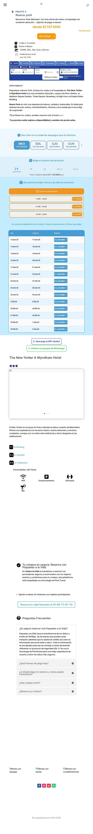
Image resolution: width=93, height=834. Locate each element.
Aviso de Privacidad (16, 802)
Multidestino (35, 67)
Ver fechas (45, 36)
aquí (27, 799)
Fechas (37, 70)
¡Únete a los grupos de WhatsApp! (48, 348)
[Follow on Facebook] (39, 786)
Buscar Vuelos (51, 77)
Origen (13, 70)
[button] (5, 4)
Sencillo (25, 67)
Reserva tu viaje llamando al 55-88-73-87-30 (46, 604)
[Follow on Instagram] (44, 786)
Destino (24, 70)
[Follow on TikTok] (49, 786)
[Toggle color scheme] (81, 145)
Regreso (49, 70)
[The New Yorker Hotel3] (46, 394)
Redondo (15, 67)
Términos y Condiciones (18, 806)
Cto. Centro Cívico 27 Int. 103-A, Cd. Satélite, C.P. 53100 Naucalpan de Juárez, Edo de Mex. (46, 811)
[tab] (22, 145)
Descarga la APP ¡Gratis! (48, 341)
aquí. (61, 115)
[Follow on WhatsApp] (54, 786)
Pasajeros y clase (65, 70)
